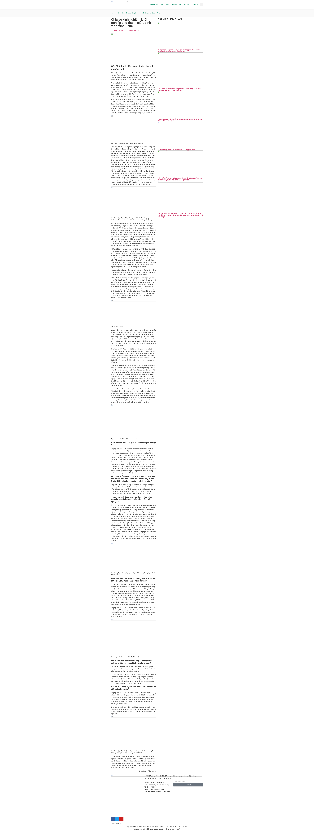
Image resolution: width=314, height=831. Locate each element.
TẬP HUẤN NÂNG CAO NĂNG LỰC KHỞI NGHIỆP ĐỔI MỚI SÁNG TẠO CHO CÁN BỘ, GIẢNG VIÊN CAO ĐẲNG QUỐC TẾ (180, 179)
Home (113, 13)
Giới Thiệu (165, 4)
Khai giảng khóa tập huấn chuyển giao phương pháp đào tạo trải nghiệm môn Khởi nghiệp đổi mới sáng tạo (179, 50)
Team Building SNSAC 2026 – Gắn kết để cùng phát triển (176, 149)
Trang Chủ (154, 4)
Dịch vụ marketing (117, 823)
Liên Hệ (195, 4)
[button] (201, 4)
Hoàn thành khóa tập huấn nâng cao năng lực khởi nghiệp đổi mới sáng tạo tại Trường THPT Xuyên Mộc (179, 89)
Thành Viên (176, 4)
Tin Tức (187, 4)
